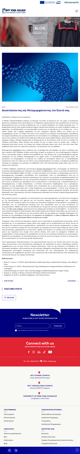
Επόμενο (72, 281)
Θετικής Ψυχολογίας (44, 169)
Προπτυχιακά (9, 414)
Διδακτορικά (9, 421)
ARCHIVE (10, 298)
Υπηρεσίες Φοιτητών (49, 443)
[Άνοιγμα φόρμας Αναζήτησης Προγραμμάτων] (9, 450)
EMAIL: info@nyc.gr (49, 361)
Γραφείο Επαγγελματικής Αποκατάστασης (57, 440)
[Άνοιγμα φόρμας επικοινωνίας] (16, 450)
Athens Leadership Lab (12, 433)
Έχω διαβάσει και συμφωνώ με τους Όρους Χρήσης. (33, 330)
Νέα (5, 437)
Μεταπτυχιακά (9, 418)
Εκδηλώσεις (8, 440)
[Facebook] (28, 352)
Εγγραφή (58, 326)
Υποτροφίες (45, 421)
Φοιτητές (44, 433)
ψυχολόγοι (17, 150)
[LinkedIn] (39, 352)
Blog (4, 107)
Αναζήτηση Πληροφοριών (51, 424)
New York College (16, 209)
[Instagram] (33, 352)
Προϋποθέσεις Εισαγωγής (51, 414)
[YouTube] (50, 352)
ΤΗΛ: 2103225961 (32, 361)
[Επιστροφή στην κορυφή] (77, 451)
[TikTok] (44, 352)
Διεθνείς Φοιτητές (48, 437)
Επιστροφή (8, 281)
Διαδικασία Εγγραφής (49, 418)
